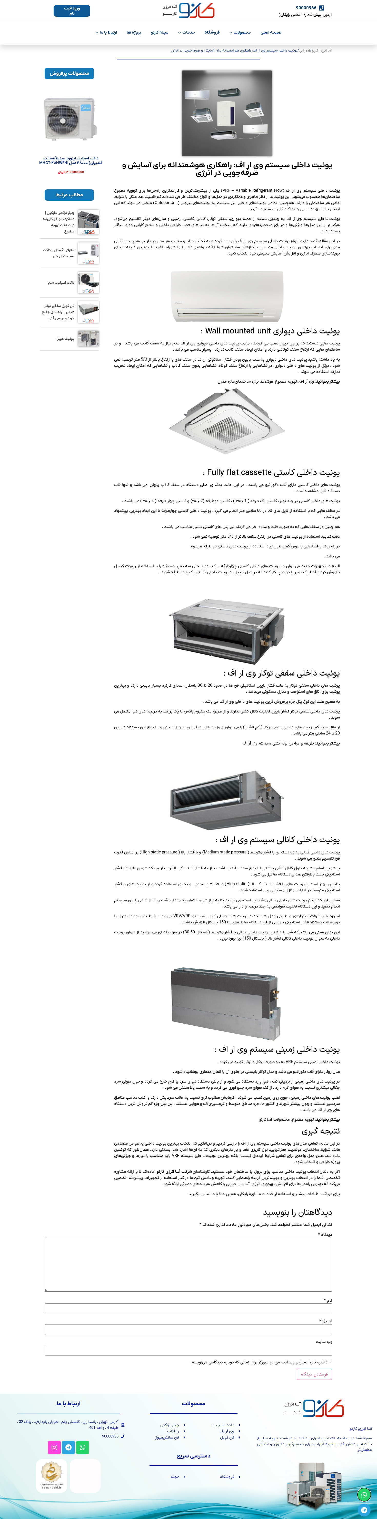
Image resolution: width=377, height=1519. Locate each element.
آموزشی (304, 50)
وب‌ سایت (324, 1342)
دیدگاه (325, 1235)
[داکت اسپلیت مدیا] (88, 282)
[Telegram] (68, 1447)
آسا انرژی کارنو (322, 50)
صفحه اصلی (271, 32)
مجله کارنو (159, 32)
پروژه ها (134, 32)
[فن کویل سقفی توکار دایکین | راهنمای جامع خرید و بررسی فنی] (88, 312)
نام (328, 1301)
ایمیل (325, 1321)
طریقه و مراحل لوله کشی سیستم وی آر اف (278, 743)
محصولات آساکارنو (274, 1120)
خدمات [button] (188, 32)
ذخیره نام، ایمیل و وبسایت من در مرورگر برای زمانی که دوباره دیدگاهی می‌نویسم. (259, 1362)
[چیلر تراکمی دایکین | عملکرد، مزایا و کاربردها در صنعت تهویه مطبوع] (88, 222)
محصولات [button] (242, 32)
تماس (206, 1194)
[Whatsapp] (82, 1447)
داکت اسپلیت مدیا (60, 283)
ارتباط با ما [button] (108, 32)
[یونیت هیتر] (88, 338)
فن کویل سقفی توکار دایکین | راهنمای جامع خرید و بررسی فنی (58, 312)
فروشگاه (212, 32)
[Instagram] (54, 1447)
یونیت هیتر (65, 339)
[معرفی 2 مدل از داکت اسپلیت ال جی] (88, 253)
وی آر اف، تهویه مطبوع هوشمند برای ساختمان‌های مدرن (265, 382)
